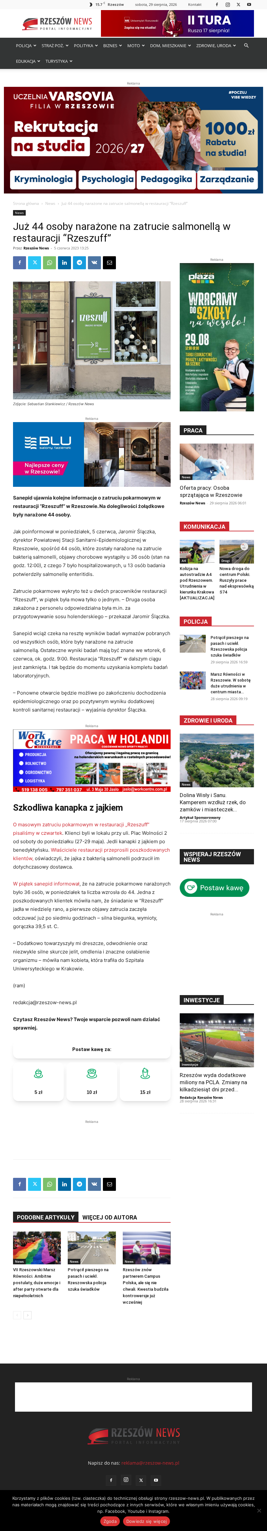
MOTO (133, 45)
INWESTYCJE (202, 1000)
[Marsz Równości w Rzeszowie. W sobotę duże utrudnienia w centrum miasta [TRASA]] (193, 680)
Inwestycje (190, 1064)
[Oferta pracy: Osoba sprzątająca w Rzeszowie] (217, 462)
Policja (196, 621)
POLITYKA (83, 45)
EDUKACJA (25, 61)
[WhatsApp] (49, 262)
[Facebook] (217, 4)
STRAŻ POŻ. (53, 45)
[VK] (94, 262)
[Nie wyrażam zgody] (259, 1510)
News (50, 203)
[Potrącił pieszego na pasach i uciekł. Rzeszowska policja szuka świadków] (92, 1247)
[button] (246, 46)
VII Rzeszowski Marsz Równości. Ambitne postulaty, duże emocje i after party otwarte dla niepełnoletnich (36, 1282)
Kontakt (195, 4)
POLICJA (24, 45)
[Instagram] (227, 4)
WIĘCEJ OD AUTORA (109, 1217)
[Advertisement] (92, 1135)
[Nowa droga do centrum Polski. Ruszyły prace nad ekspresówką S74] (236, 552)
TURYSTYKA (57, 61)
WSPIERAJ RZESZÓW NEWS (212, 857)
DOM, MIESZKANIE (168, 45)
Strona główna (26, 203)
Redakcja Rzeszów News (201, 1097)
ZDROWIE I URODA (208, 720)
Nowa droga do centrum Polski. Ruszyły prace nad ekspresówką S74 (236, 580)
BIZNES (110, 45)
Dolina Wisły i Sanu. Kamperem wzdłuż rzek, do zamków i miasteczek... (213, 802)
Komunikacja (204, 526)
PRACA (193, 430)
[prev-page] (17, 1315)
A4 (184, 560)
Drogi (225, 560)
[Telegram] (79, 262)
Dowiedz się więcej (146, 1521)
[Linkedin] (64, 262)
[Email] (109, 262)
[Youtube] (249, 4)
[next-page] (27, 1315)
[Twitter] (238, 4)
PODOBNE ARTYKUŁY (46, 1217)
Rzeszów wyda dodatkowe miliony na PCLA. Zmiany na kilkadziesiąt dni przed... (213, 1082)
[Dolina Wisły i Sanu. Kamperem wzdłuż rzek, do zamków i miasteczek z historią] (217, 760)
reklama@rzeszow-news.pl (150, 1463)
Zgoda (110, 1521)
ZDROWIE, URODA (213, 45)
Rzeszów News (36, 248)
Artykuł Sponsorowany (200, 817)
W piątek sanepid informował (46, 884)
